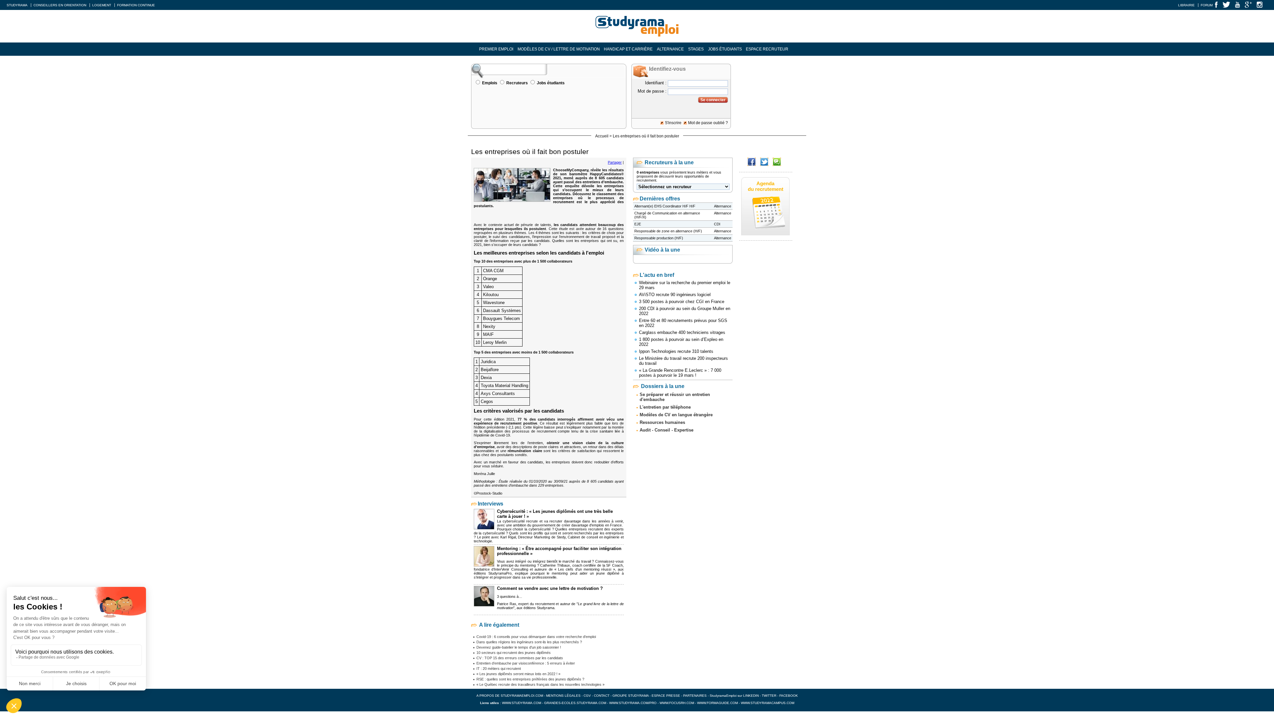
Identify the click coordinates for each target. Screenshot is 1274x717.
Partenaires (695, 695)
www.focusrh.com (677, 703)
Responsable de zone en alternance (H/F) (668, 231)
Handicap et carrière (628, 49)
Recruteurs (517, 83)
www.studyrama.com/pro (633, 703)
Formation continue (136, 5)
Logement (101, 5)
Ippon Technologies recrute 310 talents (676, 351)
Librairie (1186, 5)
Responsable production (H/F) (658, 238)
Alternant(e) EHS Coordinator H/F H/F (664, 206)
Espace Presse (666, 695)
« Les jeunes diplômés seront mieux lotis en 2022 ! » (518, 674)
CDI (717, 224)
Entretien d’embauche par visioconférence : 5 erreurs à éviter (525, 663)
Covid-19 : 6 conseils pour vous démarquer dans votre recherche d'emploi (536, 637)
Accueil (601, 136)
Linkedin (751, 695)
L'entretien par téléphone (665, 407)
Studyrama (17, 5)
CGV (587, 695)
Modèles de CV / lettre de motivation (559, 49)
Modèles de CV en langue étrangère (676, 414)
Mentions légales (563, 695)
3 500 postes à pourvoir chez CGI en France (681, 301)
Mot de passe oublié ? (708, 122)
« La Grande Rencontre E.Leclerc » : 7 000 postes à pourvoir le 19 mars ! (680, 373)
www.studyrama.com (521, 703)
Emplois (489, 83)
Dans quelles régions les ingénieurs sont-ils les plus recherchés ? (529, 642)
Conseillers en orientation (60, 5)
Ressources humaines (662, 422)
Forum (1207, 5)
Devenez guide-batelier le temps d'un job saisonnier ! (518, 647)
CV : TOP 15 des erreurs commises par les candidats (519, 658)
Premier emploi (496, 49)
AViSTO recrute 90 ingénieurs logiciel (675, 294)
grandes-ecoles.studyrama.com (575, 703)
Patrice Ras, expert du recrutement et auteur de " (537, 604)
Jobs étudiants (725, 49)
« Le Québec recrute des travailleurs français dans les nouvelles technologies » (540, 684)
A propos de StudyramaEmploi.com (509, 695)
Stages (696, 49)
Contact (601, 695)
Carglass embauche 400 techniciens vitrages (682, 332)
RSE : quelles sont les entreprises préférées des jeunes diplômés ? (530, 679)
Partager (615, 162)
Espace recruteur (767, 49)
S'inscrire (673, 122)
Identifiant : (656, 82)
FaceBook (788, 695)
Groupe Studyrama (630, 695)
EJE (637, 224)
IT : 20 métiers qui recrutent (498, 669)
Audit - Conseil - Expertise (666, 430)
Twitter (769, 695)
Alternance (670, 49)
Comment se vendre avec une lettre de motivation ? (550, 588)
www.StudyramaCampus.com (767, 703)
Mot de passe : (652, 91)
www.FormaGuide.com (717, 703)
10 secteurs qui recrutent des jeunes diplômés (513, 653)
